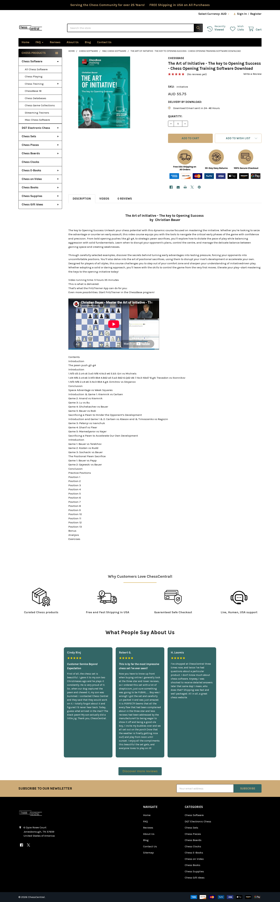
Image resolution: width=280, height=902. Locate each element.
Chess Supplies (32, 196)
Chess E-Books (31, 170)
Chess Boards (31, 153)
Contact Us (104, 42)
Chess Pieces (30, 144)
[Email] (178, 187)
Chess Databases (35, 98)
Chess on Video (32, 179)
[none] (104, 92)
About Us (73, 42)
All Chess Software (36, 69)
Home (25, 42)
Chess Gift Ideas (32, 204)
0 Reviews (124, 198)
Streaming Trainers (37, 112)
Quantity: (175, 116)
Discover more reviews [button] (140, 771)
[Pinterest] (199, 187)
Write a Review (252, 73)
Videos (104, 198)
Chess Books (30, 187)
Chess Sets (29, 136)
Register (256, 13)
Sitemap (148, 852)
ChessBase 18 (33, 90)
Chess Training (34, 83)
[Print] (185, 187)
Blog (88, 42)
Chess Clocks (30, 162)
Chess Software (32, 61)
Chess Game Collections (40, 105)
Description (82, 198)
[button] (238, 138)
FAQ (38, 42)
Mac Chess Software (37, 119)
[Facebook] (171, 187)
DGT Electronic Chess (36, 127)
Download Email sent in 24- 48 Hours (196, 108)
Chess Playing (33, 76)
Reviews (55, 42)
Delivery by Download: (185, 102)
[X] (192, 187)
